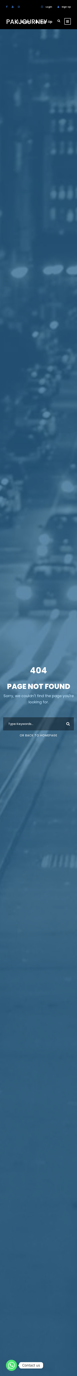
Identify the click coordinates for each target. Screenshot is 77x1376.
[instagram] (19, 6)
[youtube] (13, 6)
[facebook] (6, 6)
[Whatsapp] (11, 1365)
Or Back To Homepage (38, 735)
